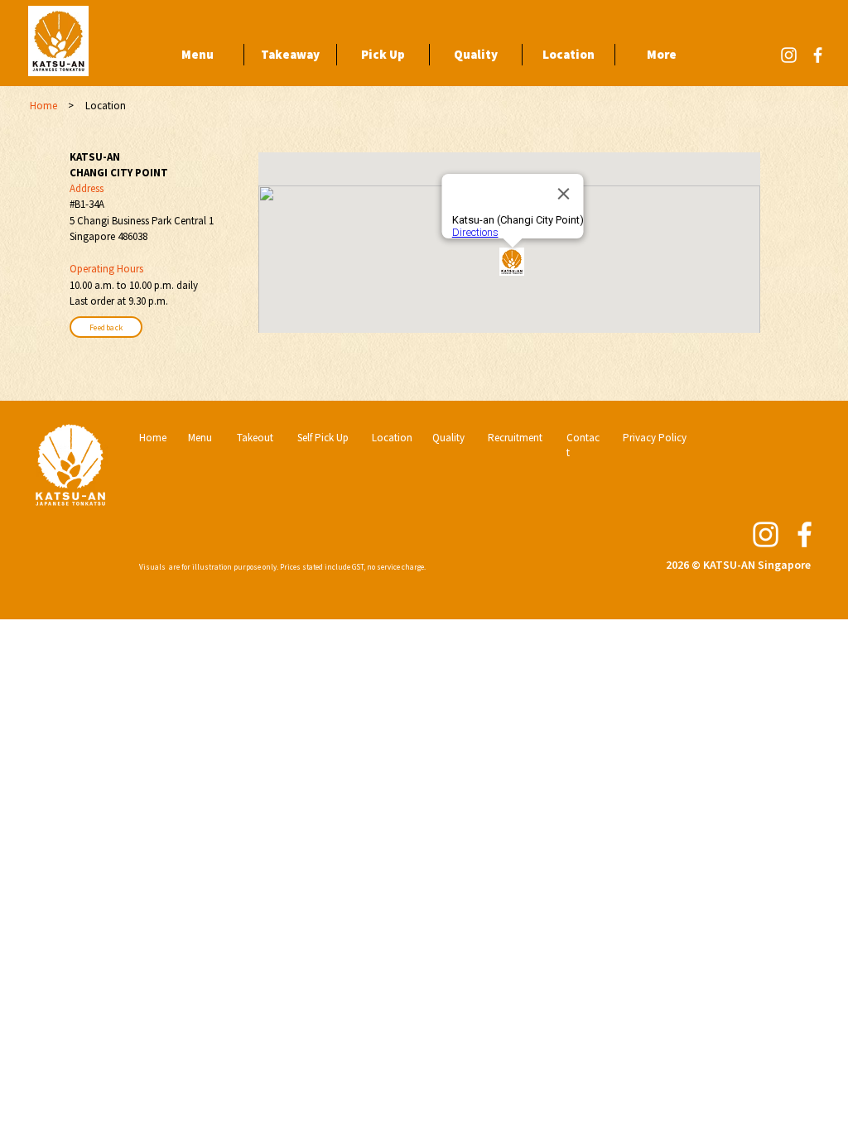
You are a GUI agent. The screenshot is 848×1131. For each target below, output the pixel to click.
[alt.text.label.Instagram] (788, 55)
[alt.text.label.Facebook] (817, 55)
